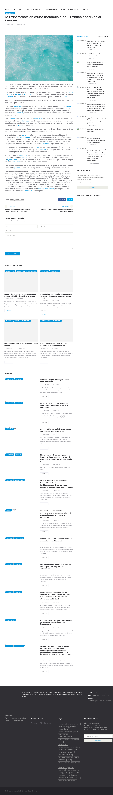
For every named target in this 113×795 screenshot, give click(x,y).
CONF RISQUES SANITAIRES (65, 737)
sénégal (78, 778)
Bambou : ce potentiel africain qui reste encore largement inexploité (56, 540)
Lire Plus (8, 310)
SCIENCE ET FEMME (75, 772)
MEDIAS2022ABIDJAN (64, 762)
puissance (23, 155)
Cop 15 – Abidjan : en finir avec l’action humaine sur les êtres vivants (55, 430)
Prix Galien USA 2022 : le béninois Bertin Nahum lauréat (21, 345)
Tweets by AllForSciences (41, 723)
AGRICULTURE (62, 724)
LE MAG (85, 9)
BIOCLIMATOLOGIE (63, 726)
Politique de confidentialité (15, 718)
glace (20, 125)
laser (37, 147)
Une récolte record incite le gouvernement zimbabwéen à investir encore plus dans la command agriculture (55, 514)
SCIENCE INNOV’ (51, 9)
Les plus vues (82, 36)
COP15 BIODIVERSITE (64, 739)
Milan (39, 186)
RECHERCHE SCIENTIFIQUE (73, 770)
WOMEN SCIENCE (72, 780)
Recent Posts (103, 36)
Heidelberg (28, 191)
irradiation (38, 119)
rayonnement (29, 94)
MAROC (77, 757)
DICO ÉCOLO (76, 747)
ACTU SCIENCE (10, 271)
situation (13, 119)
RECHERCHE (9, 321)
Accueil (8, 9)
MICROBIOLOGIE (75, 762)
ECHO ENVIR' (19, 379)
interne (68, 106)
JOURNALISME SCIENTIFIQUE (66, 757)
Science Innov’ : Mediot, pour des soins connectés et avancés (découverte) (53, 345)
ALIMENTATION (71, 724)
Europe (64, 96)
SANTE (60, 772)
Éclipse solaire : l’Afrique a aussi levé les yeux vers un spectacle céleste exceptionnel (56, 622)
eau (18, 96)
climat (76, 731)
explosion (16, 162)
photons (25, 157)
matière (18, 94)
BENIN (78, 724)
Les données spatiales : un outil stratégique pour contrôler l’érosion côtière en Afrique (20, 295)
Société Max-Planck (45, 189)
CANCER (61, 729)
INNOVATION (71, 752)
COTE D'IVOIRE (67, 742)
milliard (44, 149)
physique (26, 137)
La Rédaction (9, 298)
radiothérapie (25, 121)
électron (20, 113)
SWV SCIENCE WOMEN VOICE (66, 778)
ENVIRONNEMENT (21, 271)
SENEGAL (74, 775)
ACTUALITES (44, 271)
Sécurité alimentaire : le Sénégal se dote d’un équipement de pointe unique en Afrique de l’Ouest (56, 296)
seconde (45, 143)
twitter (70, 199)
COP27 (60, 742)
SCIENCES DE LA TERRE (64, 775)
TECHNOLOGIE (19, 200)
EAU (65, 749)
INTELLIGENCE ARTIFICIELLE (65, 755)
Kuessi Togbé (9, 24)
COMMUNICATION (63, 734)
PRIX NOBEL (71, 767)
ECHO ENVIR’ (18, 9)
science (66, 772)
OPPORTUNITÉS (73, 9)
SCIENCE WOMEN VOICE (34, 9)
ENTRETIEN (18, 454)
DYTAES (61, 749)
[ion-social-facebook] (100, 791)
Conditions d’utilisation (14, 721)
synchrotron (12, 160)
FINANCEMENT (62, 752)
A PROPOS (9, 715)
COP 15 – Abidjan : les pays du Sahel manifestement (54, 380)
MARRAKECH (62, 760)
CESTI (66, 729)
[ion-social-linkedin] (106, 791)
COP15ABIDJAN (75, 739)
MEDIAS (69, 760)
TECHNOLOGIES (10, 13)
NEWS (63, 9)
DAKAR (12, 200)
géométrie (18, 168)
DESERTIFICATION (63, 744)
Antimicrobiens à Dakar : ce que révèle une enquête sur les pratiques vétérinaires (55, 566)
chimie (19, 137)
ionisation (9, 96)
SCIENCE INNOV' (45, 321)
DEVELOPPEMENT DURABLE (65, 747)
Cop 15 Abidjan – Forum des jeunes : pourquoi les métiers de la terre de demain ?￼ (54, 405)
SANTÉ (17, 321)
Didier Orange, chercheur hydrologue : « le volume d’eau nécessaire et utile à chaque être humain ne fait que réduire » (56, 458)
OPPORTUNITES (62, 767)
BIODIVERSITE (73, 726)
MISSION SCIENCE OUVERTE (66, 765)
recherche (25, 135)
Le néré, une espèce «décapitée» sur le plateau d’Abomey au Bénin (96, 140)
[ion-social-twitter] (103, 791)
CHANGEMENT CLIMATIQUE (65, 731)
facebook (62, 199)
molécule (17, 106)
